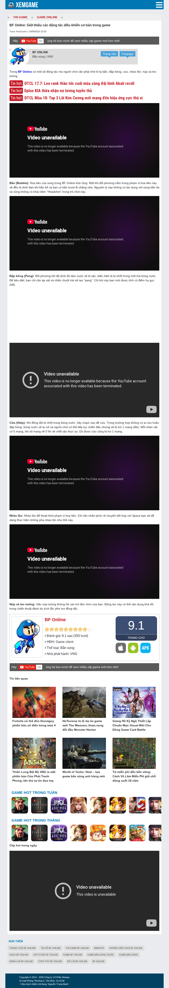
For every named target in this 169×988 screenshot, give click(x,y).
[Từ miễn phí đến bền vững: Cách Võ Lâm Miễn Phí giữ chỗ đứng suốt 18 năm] (134, 753)
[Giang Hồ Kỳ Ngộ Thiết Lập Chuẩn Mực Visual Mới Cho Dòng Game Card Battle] (134, 702)
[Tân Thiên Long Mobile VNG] (117, 805)
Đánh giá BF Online (21, 961)
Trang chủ (109, 53)
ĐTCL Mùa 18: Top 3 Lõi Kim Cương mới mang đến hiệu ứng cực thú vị (83, 98)
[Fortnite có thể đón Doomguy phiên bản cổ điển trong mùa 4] (34, 702)
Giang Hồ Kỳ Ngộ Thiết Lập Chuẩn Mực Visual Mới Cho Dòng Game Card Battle (132, 725)
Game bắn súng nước (100, 954)
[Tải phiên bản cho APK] (145, 648)
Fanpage (127, 53)
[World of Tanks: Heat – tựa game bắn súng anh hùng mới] (84, 753)
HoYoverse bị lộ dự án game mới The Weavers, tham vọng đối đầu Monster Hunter (82, 725)
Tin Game (20, 17)
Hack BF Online (18, 954)
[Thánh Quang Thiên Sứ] (78, 805)
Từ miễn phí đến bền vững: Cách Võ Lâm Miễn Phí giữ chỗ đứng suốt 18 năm (134, 776)
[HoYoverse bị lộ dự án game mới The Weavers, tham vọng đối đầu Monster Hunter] (84, 702)
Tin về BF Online (51, 948)
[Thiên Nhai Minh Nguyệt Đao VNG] (98, 805)
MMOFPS (99, 948)
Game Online (47, 17)
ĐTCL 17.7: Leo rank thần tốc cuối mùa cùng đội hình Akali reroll (79, 83)
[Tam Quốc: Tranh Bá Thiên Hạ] (20, 805)
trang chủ (136, 637)
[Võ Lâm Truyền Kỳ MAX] (157, 805)
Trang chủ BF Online (22, 948)
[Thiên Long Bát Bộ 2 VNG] (137, 805)
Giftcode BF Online (45, 954)
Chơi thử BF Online (50, 961)
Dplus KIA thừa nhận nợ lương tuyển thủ (58, 91)
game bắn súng (128, 954)
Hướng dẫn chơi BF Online (125, 948)
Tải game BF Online (77, 948)
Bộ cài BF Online (77, 961)
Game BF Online (72, 954)
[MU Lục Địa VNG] (59, 805)
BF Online (40, 52)
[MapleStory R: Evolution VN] (98, 833)
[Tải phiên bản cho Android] (133, 648)
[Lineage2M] (39, 805)
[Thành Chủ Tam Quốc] (137, 833)
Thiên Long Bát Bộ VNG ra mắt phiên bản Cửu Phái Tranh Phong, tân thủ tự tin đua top (33, 776)
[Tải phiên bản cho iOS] (121, 648)
